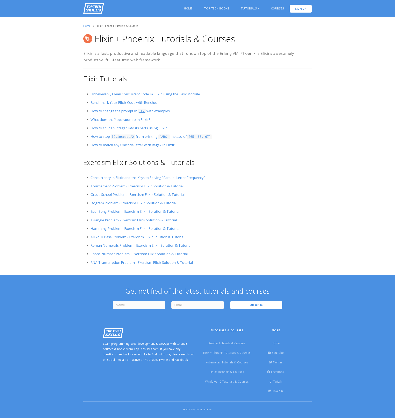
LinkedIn (277, 391)
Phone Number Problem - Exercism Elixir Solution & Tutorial (139, 253)
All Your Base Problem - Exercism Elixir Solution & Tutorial (138, 237)
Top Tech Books (216, 8)
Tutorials (249, 8)
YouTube (151, 360)
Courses (277, 8)
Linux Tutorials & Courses (227, 372)
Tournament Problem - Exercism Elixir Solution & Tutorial (137, 186)
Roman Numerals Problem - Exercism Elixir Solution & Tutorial (141, 245)
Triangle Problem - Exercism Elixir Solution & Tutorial (134, 220)
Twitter (163, 360)
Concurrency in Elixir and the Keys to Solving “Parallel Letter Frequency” (148, 177)
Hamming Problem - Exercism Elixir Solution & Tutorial (135, 228)
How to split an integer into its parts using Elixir (129, 128)
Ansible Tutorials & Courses (226, 343)
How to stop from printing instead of (151, 136)
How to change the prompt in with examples (130, 111)
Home (188, 8)
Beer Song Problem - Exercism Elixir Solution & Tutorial (135, 211)
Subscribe (256, 305)
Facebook (181, 360)
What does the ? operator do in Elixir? (120, 119)
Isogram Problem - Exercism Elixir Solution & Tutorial (134, 203)
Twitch (277, 381)
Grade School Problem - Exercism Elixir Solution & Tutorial (138, 194)
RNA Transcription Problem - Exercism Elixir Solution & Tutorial (142, 262)
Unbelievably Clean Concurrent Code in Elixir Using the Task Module (145, 94)
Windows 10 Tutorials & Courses (227, 381)
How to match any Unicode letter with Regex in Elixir (132, 144)
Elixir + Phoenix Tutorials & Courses (227, 353)
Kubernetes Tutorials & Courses (227, 362)
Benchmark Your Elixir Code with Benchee (124, 102)
